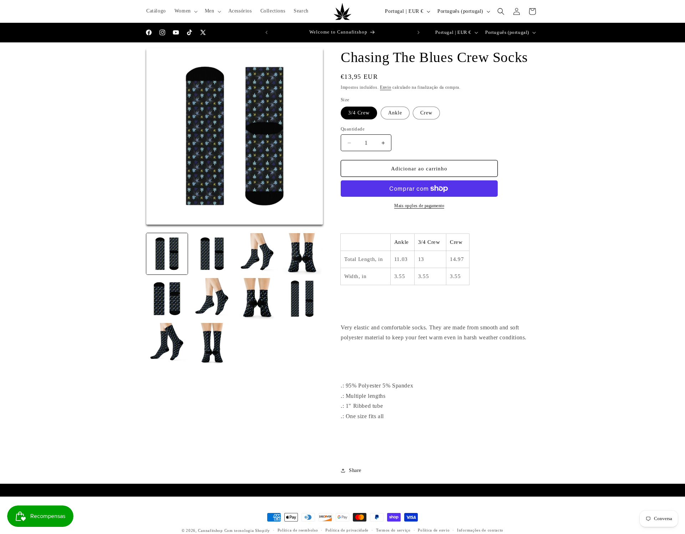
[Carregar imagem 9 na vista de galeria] (257, 298)
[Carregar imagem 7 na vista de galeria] (167, 298)
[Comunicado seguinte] (418, 32)
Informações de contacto (480, 530)
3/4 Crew (359, 112)
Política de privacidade (347, 530)
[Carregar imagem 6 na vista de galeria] (302, 253)
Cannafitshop (210, 530)
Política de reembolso (298, 530)
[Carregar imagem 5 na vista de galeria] (257, 253)
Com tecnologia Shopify (247, 530)
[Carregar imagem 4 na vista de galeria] (212, 253)
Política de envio (434, 530)
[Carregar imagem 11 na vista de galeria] (167, 343)
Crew (426, 112)
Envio (385, 87)
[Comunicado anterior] (266, 32)
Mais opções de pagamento (419, 205)
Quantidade (353, 129)
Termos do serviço (393, 530)
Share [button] (355, 470)
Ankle (395, 112)
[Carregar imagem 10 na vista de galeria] (302, 298)
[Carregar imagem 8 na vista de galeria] (212, 298)
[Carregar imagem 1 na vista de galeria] (167, 253)
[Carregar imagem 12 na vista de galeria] (212, 343)
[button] (185, 11)
